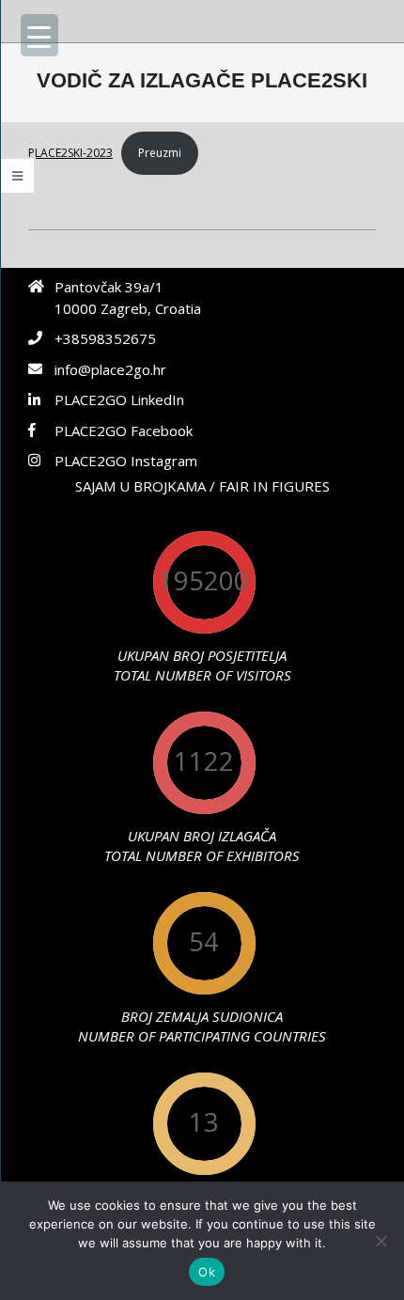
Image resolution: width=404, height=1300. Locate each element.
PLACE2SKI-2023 (70, 153)
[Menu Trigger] (39, 35)
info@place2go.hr (110, 369)
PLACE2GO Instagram (125, 460)
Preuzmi (159, 153)
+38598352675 (105, 338)
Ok (206, 1271)
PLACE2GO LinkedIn (119, 399)
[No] (380, 1240)
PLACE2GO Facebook (123, 430)
